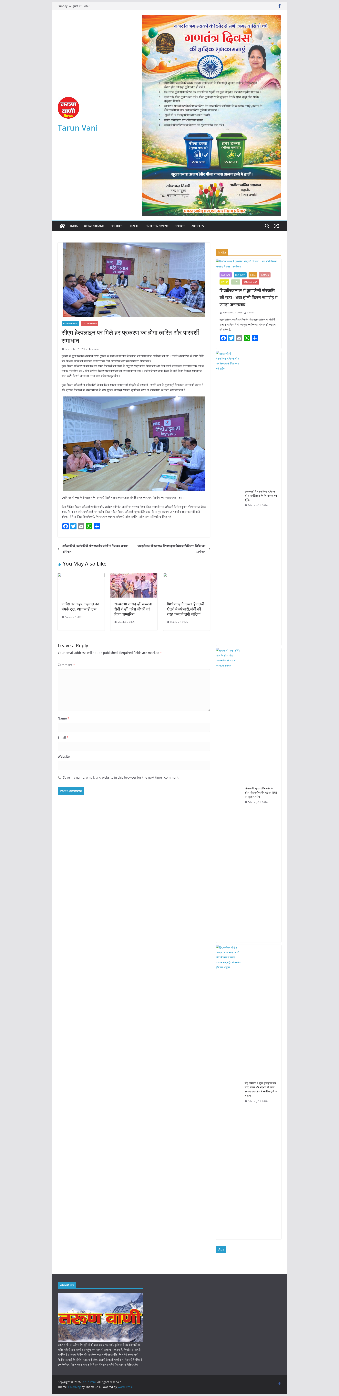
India (74, 226)
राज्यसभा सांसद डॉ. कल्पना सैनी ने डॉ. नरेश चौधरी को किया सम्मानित (133, 609)
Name (63, 718)
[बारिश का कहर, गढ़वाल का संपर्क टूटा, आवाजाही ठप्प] (81, 576)
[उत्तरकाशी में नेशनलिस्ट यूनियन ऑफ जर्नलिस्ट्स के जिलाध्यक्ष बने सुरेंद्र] (228, 498)
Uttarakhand (94, 226)
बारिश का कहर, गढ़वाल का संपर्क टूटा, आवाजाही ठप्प (80, 606)
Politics (116, 226)
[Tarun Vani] (62, 226)
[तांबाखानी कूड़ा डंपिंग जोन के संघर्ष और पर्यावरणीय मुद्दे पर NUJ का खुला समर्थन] (228, 795)
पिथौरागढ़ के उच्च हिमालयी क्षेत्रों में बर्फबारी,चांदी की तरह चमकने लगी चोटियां (185, 609)
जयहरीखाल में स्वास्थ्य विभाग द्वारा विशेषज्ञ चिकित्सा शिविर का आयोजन (171, 549)
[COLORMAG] (100, 1295)
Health (134, 226)
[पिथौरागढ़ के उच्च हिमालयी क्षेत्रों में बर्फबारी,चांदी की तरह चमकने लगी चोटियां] (186, 576)
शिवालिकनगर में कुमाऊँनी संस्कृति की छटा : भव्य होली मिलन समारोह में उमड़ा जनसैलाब (248, 297)
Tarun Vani (78, 127)
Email (63, 737)
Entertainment (157, 226)
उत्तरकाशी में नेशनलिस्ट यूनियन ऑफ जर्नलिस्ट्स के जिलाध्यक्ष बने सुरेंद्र (261, 496)
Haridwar (240, 275)
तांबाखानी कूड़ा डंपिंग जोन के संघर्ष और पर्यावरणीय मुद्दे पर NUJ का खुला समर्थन (261, 792)
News (235, 282)
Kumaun (265, 275)
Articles (197, 226)
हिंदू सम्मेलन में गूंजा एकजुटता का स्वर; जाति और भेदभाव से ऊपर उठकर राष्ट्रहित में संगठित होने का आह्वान (261, 1089)
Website (64, 756)
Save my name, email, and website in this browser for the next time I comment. (121, 777)
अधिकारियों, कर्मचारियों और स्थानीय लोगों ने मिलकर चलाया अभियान (95, 549)
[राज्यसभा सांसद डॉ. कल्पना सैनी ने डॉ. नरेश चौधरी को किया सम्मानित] (133, 576)
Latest (224, 282)
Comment (66, 665)
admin (95, 349)
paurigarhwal (70, 323)
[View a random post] (276, 226)
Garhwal (225, 275)
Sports (180, 226)
